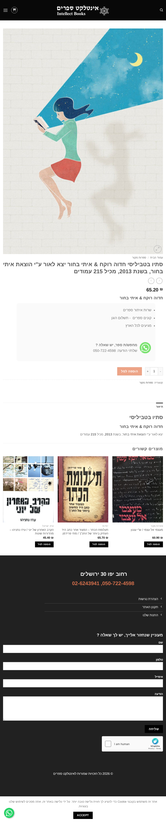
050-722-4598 (118, 583)
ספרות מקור (139, 257)
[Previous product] (151, 281)
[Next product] (159, 281)
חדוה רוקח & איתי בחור (141, 298)
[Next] (3, 505)
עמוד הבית (156, 257)
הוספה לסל (129, 371)
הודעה (159, 694)
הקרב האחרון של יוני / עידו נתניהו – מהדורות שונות (32, 531)
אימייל (159, 676)
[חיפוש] (161, 10)
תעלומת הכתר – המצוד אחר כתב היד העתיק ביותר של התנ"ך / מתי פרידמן (85, 531)
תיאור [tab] (159, 406)
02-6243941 (85, 583)
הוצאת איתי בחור (134, 434)
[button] (14, 10)
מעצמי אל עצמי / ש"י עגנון (147, 529)
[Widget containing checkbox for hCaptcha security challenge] (132, 744)
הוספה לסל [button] (153, 544)
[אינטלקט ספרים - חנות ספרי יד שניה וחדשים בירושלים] (83, 10)
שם (161, 642)
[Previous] (163, 505)
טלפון (159, 659)
